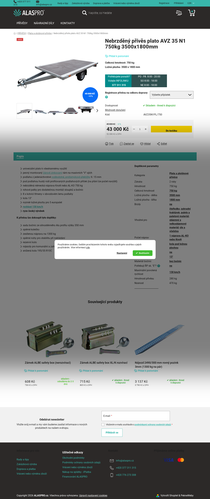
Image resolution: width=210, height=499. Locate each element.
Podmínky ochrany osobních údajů (81, 462)
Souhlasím (144, 253)
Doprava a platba (101, 3)
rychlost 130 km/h (33, 206)
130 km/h (174, 272)
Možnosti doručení (115, 110)
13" (171, 256)
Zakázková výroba (81, 3)
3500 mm (174, 195)
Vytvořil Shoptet (169, 495)
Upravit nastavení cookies (93, 495)
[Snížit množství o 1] (134, 129)
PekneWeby (187, 495)
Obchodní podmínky (73, 457)
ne (170, 204)
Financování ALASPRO (74, 476)
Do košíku (171, 130)
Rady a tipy (63, 3)
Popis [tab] (20, 156)
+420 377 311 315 (126, 467)
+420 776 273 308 (126, 475)
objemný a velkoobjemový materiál (177, 224)
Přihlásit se (112, 432)
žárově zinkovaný (52, 172)
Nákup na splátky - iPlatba (76, 471)
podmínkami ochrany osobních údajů (153, 424)
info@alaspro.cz (44, 4)
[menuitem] (22, 23)
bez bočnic (175, 261)
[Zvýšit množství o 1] (146, 129)
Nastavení (122, 253)
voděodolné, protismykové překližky (70, 177)
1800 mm (174, 199)
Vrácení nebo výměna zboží (126, 3)
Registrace (164, 3)
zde (88, 247)
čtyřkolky (174, 208)
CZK (189, 3)
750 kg (173, 190)
